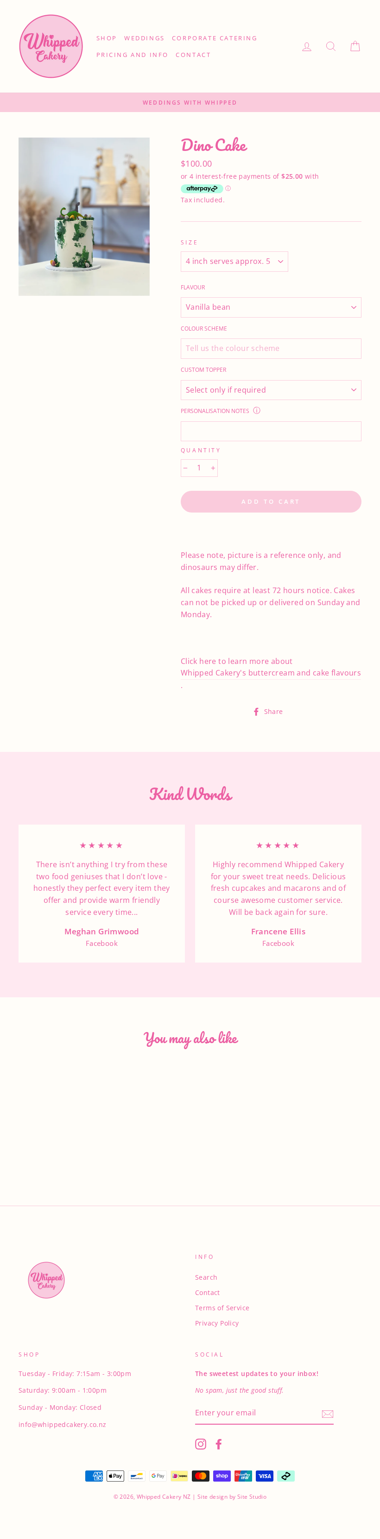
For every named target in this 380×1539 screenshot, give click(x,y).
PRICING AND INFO (132, 54)
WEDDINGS (144, 38)
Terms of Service (222, 1307)
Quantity (201, 450)
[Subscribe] (328, 1414)
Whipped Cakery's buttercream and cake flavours (271, 673)
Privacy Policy (217, 1323)
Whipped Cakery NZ (164, 1497)
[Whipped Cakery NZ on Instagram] (200, 1444)
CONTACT (193, 54)
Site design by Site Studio (231, 1497)
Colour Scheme (204, 328)
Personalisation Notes (215, 411)
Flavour (193, 287)
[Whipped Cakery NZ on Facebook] (218, 1444)
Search (206, 1277)
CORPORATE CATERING (215, 38)
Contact (207, 1292)
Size (189, 242)
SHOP (106, 38)
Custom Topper (203, 370)
